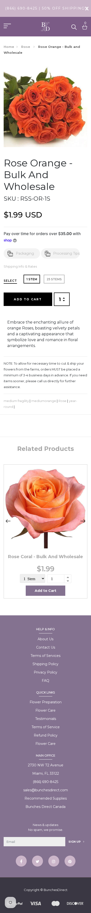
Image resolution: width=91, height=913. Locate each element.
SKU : (11, 198)
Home (9, 47)
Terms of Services (45, 655)
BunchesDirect (55, 890)
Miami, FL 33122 (45, 773)
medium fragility (16, 401)
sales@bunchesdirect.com (45, 790)
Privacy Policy (45, 672)
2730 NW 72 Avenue (45, 765)
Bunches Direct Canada (45, 806)
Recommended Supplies (46, 798)
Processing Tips (66, 253)
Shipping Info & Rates (20, 266)
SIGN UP (74, 841)
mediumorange (43, 401)
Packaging (25, 253)
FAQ (45, 680)
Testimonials (45, 719)
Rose (26, 47)
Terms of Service (46, 727)
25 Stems (54, 279)
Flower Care (45, 710)
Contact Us (45, 647)
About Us (45, 639)
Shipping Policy (45, 664)
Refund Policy (46, 735)
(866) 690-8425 (45, 782)
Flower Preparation (46, 702)
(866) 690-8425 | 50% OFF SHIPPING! (45, 8)
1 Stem (31, 279)
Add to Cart (28, 299)
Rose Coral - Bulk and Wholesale (45, 556)
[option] (45, 531)
